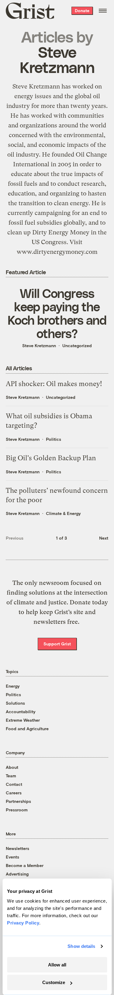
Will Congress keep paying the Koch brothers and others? (57, 313)
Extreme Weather (23, 720)
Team (11, 775)
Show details (81, 946)
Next (103, 538)
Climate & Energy (63, 513)
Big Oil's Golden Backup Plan (51, 458)
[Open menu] (102, 10)
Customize (53, 982)
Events (12, 856)
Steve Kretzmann (39, 345)
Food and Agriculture (27, 728)
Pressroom (17, 809)
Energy (13, 686)
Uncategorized (77, 345)
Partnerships (18, 801)
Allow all (57, 964)
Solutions (15, 703)
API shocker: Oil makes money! (54, 384)
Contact (14, 784)
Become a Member (24, 865)
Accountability (21, 711)
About (12, 767)
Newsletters (17, 848)
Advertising (17, 873)
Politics (53, 439)
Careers (14, 792)
